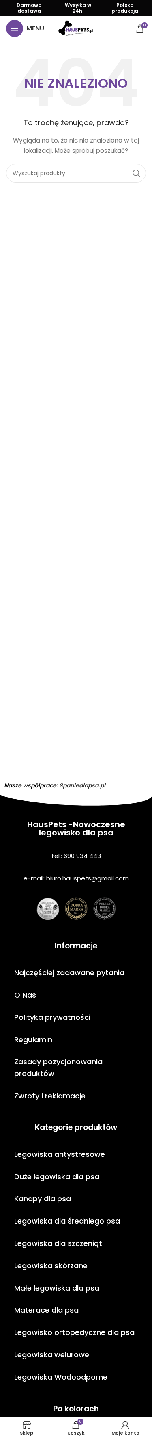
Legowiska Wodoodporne (60, 1377)
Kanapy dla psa (42, 1198)
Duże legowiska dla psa (56, 1177)
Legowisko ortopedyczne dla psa (74, 1332)
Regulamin (33, 1040)
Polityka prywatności (52, 1017)
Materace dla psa (46, 1310)
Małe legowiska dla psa (56, 1288)
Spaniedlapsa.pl (82, 785)
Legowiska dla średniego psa (67, 1221)
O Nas (25, 995)
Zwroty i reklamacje (50, 1096)
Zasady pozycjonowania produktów (58, 1067)
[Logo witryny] (76, 28)
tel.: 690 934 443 (76, 856)
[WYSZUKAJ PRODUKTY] (136, 173)
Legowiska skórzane (51, 1266)
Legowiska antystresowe (59, 1154)
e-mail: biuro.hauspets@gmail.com (76, 878)
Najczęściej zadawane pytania (69, 972)
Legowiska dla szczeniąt (58, 1243)
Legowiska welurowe (51, 1355)
